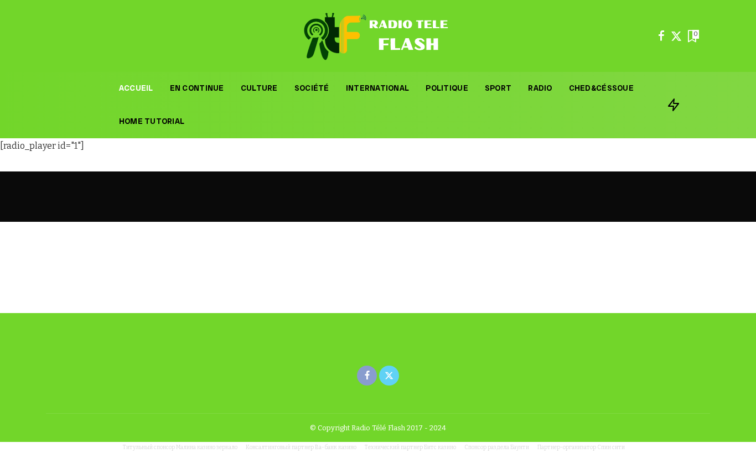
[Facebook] (661, 36)
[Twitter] (676, 36)
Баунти (519, 447)
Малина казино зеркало (206, 447)
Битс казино (440, 447)
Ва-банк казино (335, 447)
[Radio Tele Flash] (378, 36)
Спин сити (611, 447)
